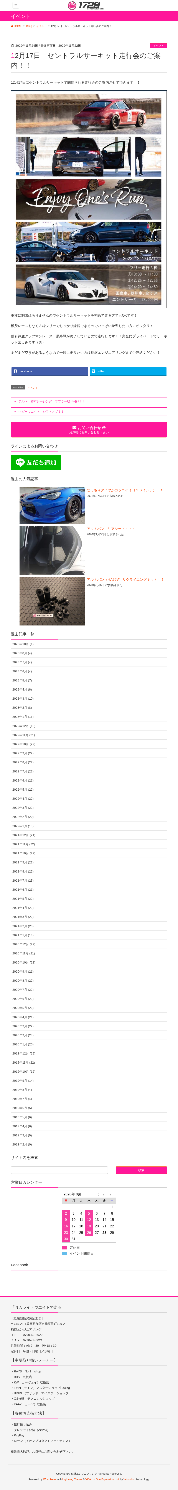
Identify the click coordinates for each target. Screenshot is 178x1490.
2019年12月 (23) (23, 1053)
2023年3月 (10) (23, 698)
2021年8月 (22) (23, 871)
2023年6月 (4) (22, 671)
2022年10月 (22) (23, 744)
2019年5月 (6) (22, 1117)
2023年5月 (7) (22, 680)
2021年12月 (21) (23, 835)
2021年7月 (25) (23, 880)
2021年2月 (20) (23, 926)
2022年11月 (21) (23, 735)
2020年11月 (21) (23, 953)
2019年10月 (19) (23, 1071)
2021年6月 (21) (23, 889)
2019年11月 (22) (23, 1062)
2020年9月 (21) (23, 971)
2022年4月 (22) (23, 798)
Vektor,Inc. (129, 1479)
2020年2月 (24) (23, 1035)
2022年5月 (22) (23, 789)
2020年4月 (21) (23, 1017)
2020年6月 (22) (23, 998)
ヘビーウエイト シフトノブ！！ (41, 411)
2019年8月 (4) (22, 1089)
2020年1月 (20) (23, 1044)
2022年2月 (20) (23, 816)
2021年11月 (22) (23, 844)
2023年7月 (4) (22, 662)
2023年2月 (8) (22, 707)
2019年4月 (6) (22, 1126)
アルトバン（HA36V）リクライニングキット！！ (125, 579)
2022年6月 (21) (23, 780)
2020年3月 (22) (23, 1026)
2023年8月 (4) (22, 653)
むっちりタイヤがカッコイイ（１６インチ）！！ (125, 490)
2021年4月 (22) (23, 907)
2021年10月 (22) (23, 853)
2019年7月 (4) (22, 1099)
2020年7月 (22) (23, 989)
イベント (158, 45)
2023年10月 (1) (23, 644)
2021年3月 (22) (23, 917)
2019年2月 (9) (22, 1144)
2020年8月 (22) (23, 980)
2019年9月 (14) (23, 1080)
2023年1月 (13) (23, 716)
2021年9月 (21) (23, 862)
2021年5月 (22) (23, 898)
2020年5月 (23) (23, 1008)
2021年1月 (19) (23, 935)
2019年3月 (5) (22, 1135)
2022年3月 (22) (23, 807)
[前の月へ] (97, 1194)
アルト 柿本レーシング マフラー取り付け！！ (51, 401)
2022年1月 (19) (23, 826)
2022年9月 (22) (23, 753)
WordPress (49, 1479)
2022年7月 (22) (23, 771)
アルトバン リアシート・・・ (111, 529)
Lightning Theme (72, 1479)
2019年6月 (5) (22, 1108)
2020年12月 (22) (23, 944)
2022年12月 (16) (23, 726)
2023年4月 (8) (22, 689)
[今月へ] (104, 1194)
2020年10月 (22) (23, 962)
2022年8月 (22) (23, 762)
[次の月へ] (112, 1194)
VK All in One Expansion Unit (102, 1479)
